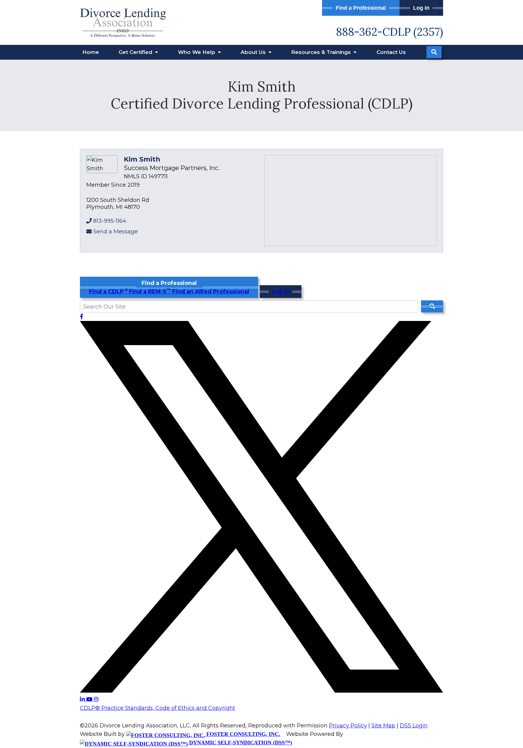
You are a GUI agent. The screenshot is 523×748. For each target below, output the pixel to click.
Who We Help (197, 52)
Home (90, 52)
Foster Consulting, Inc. (242, 734)
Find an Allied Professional (210, 291)
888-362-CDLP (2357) (389, 32)
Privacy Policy (348, 725)
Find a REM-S (150, 291)
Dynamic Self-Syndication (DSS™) (240, 743)
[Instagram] (96, 699)
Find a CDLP (108, 291)
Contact (391, 52)
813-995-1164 (109, 221)
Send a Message (115, 231)
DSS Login (414, 725)
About (254, 52)
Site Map (383, 725)
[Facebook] (81, 316)
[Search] (434, 52)
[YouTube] (90, 699)
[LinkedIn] (83, 699)
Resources (321, 52)
